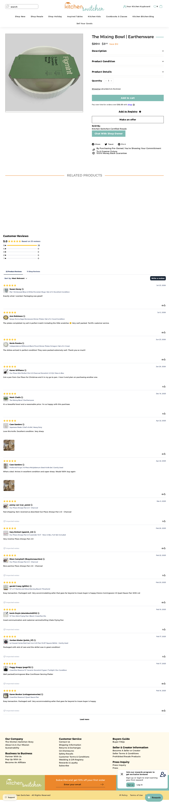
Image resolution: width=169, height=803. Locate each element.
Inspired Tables (75, 16)
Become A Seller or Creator (126, 750)
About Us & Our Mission (17, 745)
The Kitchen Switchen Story (19, 742)
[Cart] (161, 6)
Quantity (97, 80)
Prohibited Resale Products (126, 756)
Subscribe (64, 765)
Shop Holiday (55, 16)
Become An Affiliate (15, 762)
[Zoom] (44, 72)
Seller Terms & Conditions (126, 753)
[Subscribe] (102, 784)
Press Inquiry (119, 765)
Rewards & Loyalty (68, 762)
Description (99, 51)
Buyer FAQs (119, 742)
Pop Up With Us (13, 759)
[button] (128, 111)
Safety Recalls (66, 753)
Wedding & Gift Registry (71, 759)
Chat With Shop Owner (109, 133)
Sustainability (12, 748)
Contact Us (64, 742)
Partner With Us (13, 756)
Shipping (96, 89)
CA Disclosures (66, 751)
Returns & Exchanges (70, 748)
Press (115, 768)
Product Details (102, 71)
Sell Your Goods (85, 23)
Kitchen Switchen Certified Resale (109, 129)
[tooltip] (140, 112)
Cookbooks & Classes (116, 16)
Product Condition (103, 61)
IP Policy (123, 795)
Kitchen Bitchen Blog (143, 16)
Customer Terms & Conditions (74, 756)
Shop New (20, 16)
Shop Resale (37, 16)
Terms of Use (136, 795)
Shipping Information (70, 745)
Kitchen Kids (94, 16)
